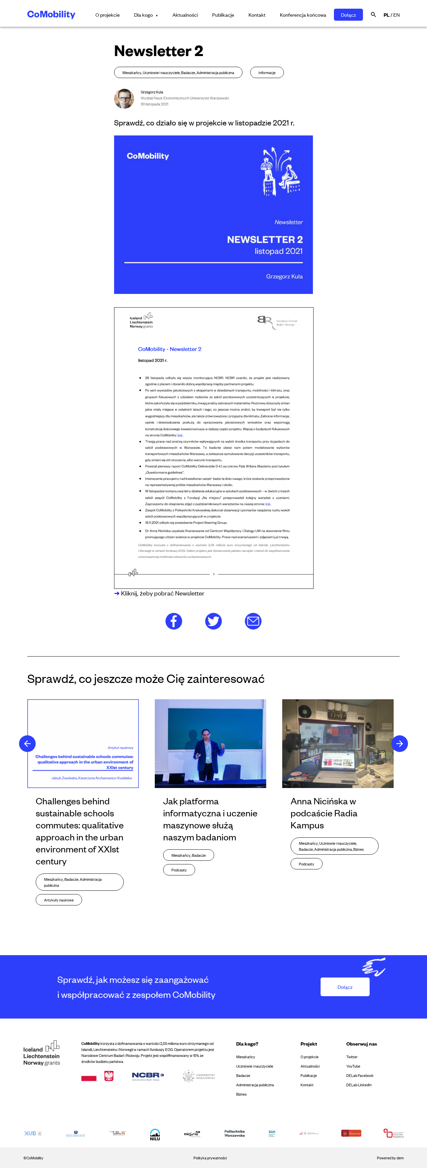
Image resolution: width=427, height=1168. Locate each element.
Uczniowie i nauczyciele (254, 1066)
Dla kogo (143, 14)
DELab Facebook (360, 1075)
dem (400, 1158)
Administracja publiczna (255, 1085)
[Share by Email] (253, 620)
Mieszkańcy (245, 1057)
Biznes (241, 1094)
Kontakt (257, 14)
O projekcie (107, 14)
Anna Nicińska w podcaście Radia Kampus (324, 812)
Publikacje (223, 14)
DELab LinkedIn (359, 1085)
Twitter (352, 1057)
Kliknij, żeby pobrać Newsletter (162, 593)
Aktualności (185, 14)
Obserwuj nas (361, 1043)
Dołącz (348, 14)
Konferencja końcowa (303, 14)
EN (396, 14)
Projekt (309, 1043)
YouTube (353, 1066)
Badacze (243, 1075)
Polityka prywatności (210, 1158)
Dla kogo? (247, 1043)
